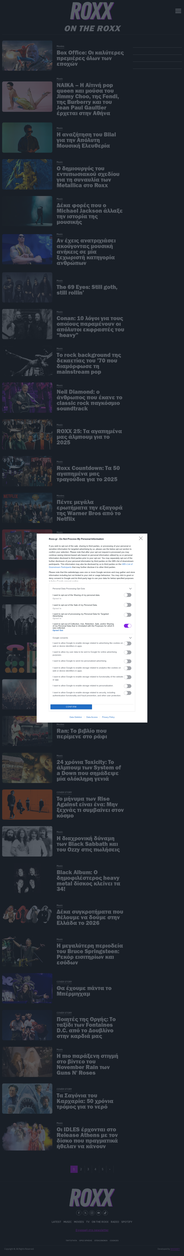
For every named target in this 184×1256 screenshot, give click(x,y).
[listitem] (92, 588)
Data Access (92, 717)
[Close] (141, 539)
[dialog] (92, 628)
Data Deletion (76, 717)
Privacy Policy (108, 717)
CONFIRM (71, 707)
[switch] (127, 595)
